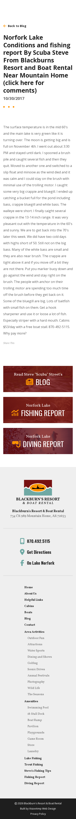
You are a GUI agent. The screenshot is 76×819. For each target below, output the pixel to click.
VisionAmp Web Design (42, 808)
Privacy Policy (38, 814)
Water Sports (36, 651)
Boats (28, 612)
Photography (36, 682)
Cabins (29, 606)
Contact (29, 625)
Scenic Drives (36, 669)
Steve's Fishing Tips (37, 771)
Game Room (36, 739)
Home (28, 587)
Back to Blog (17, 26)
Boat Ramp (35, 720)
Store (31, 745)
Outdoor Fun (36, 638)
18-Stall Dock (36, 714)
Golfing (33, 663)
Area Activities (34, 632)
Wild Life (34, 688)
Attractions (35, 644)
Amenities (31, 701)
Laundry (33, 751)
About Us (30, 594)
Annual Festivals (38, 676)
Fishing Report (34, 777)
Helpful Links (33, 600)
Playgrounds (36, 733)
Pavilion (33, 726)
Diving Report (34, 783)
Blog (27, 619)
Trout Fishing (33, 765)
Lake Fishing (33, 758)
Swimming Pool (38, 708)
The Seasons (36, 694)
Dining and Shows (40, 657)
